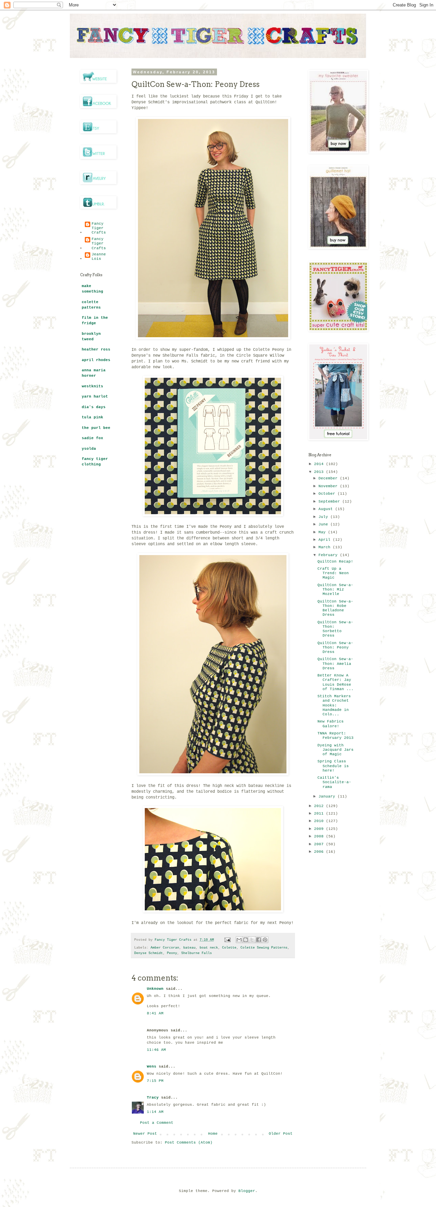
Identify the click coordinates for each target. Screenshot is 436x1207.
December (329, 478)
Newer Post (145, 1134)
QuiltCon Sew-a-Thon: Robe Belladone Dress (335, 608)
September (330, 502)
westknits (92, 386)
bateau (189, 948)
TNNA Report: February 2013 (335, 735)
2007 (320, 844)
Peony (172, 953)
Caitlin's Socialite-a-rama (334, 782)
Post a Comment (156, 1123)
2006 (320, 852)
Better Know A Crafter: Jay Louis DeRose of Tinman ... (335, 682)
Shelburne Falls (196, 953)
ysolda (89, 449)
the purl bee (96, 428)
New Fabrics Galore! (330, 723)
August (326, 509)
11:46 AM (156, 1050)
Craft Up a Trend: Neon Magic (333, 573)
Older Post (281, 1134)
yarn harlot (95, 396)
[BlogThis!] (245, 939)
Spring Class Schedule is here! (333, 765)
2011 (320, 813)
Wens (151, 1066)
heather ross (96, 349)
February (329, 555)
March (325, 547)
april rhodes (96, 360)
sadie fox (92, 438)
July (324, 517)
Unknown (155, 989)
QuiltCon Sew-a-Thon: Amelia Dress (335, 663)
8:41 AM (155, 1013)
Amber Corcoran (165, 948)
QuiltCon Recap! (335, 562)
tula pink (92, 417)
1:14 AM (155, 1112)
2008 (320, 836)
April (325, 540)
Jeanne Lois (99, 256)
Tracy (153, 1098)
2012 (320, 806)
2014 (320, 464)
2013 (320, 472)
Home (213, 1134)
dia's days (94, 407)
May (323, 532)
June (324, 524)
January (328, 796)
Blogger (246, 1191)
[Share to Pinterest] (265, 939)
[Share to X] (252, 939)
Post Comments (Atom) (189, 1143)
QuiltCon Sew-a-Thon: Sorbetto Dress (335, 629)
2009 (320, 829)
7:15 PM (155, 1081)
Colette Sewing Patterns (263, 948)
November (329, 486)
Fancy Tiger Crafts (99, 228)
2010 (320, 821)
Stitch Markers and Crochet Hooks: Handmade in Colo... (334, 705)
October (328, 494)
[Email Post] (228, 940)
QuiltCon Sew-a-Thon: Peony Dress (335, 647)
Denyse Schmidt (148, 953)
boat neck (209, 948)
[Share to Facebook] (258, 939)
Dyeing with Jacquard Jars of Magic (335, 749)
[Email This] (239, 939)
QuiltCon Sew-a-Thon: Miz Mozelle (335, 589)
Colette (229, 948)
